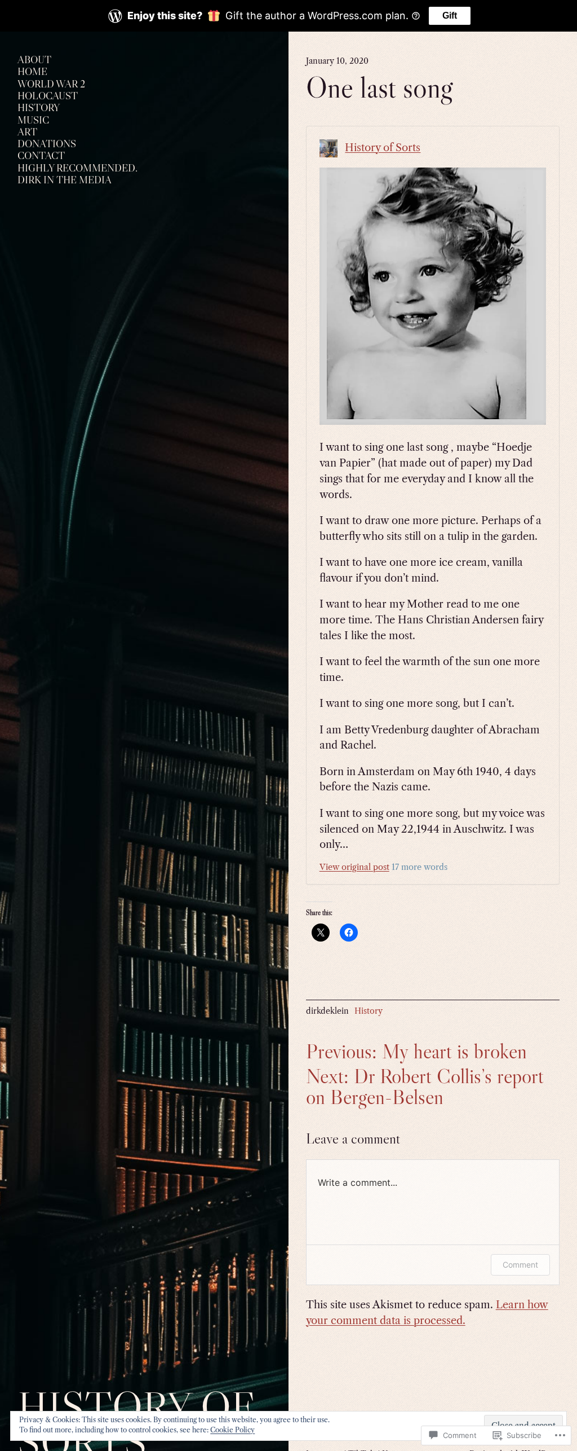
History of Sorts (382, 147)
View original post (354, 867)
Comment (520, 1264)
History (368, 1011)
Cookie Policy (232, 1430)
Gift (449, 15)
